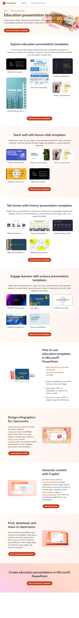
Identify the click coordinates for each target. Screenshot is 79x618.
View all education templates (17, 30)
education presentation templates (55, 373)
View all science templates (39, 334)
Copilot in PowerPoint (50, 482)
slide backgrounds (49, 494)
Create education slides (19, 453)
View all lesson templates (39, 189)
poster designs (47, 492)
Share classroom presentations (22, 554)
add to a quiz (13, 439)
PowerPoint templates (18, 11)
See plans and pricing (38, 3)
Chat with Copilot (51, 506)
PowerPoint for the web (59, 367)
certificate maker (14, 442)
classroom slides (19, 426)
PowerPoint (11, 3)
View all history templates (39, 260)
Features (24, 3)
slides (15, 540)
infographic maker (15, 431)
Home (6, 11)
